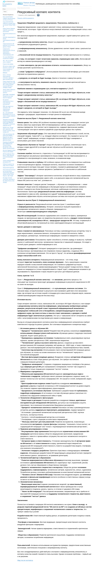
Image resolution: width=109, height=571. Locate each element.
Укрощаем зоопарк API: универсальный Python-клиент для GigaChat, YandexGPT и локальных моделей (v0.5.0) (9, 122)
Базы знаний (32, 5)
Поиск (5, 11)
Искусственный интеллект (23, 8)
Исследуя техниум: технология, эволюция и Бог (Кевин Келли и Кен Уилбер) (9, 180)
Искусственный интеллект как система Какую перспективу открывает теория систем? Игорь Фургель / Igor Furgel (9, 172)
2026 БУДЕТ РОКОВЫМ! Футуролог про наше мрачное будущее (9, 96)
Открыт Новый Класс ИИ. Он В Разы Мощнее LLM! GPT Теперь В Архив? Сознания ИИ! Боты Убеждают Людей (9, 84)
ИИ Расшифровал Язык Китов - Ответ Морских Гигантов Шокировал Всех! (8, 156)
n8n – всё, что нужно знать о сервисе (8, 61)
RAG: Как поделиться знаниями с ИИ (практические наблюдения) (8, 108)
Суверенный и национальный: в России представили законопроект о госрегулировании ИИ (9, 51)
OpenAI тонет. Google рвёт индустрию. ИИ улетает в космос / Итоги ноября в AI (9, 130)
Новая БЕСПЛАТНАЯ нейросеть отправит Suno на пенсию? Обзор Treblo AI (9, 24)
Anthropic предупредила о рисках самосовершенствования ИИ (9, 39)
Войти (4, 6)
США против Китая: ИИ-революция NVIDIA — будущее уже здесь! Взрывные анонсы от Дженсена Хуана (8, 137)
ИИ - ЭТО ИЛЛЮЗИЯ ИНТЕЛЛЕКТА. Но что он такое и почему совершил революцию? (9, 115)
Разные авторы (29, 2)
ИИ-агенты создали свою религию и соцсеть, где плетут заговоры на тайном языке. (9, 68)
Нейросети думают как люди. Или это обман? (8, 164)
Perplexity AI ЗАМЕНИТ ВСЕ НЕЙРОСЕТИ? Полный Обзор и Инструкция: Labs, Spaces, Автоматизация (8, 145)
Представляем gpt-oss (8, 167)
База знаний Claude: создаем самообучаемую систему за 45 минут (9, 18)
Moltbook (5, 72)
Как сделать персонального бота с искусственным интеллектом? (8, 102)
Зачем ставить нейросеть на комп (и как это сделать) (9, 91)
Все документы (7, 4)
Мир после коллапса (25, 560)
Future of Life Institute (8, 64)
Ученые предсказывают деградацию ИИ (8, 161)
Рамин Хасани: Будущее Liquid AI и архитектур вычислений (9, 30)
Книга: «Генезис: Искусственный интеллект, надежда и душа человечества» (8, 77)
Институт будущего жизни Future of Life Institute (9, 150)
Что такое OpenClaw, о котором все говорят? (8, 57)
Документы (25, 5)
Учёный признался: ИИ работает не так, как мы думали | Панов (8, 45)
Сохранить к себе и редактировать (26, 15)
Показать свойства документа (25, 18)
